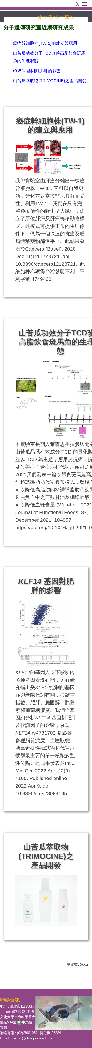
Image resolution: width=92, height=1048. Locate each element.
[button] (78, 5)
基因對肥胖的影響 (37, 70)
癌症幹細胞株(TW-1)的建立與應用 (45, 43)
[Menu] (84, 5)
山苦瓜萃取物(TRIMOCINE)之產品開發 (49, 80)
